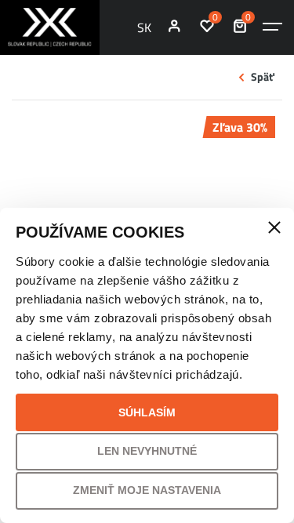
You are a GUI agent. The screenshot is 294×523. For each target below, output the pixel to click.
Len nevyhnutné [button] (147, 451)
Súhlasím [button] (147, 412)
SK (144, 27)
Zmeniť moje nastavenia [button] (147, 490)
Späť (262, 77)
